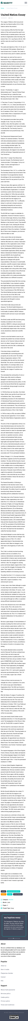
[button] (8, 938)
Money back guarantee (8, 990)
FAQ (2, 980)
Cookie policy (5, 997)
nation (3, 894)
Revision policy (6, 993)
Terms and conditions (7, 1005)
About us (3, 965)
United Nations (17, 894)
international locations (13, 891)
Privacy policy (5, 1001)
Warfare (11, 899)
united (9, 894)
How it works (5, 969)
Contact (3, 977)
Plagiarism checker (7, 973)
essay (3, 891)
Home (2, 8)
